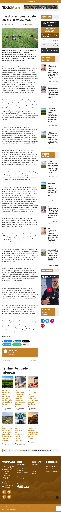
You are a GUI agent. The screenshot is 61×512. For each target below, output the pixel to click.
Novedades (18, 450)
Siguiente (33, 360)
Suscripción (31, 1)
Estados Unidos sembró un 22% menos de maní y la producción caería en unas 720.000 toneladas (7, 433)
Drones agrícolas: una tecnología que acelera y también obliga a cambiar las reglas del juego (53, 137)
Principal (10, 450)
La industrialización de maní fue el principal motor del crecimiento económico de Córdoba (20, 397)
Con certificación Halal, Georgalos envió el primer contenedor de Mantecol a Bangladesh (33, 397)
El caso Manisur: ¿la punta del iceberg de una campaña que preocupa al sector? (33, 433)
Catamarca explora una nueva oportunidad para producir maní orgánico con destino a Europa (7, 397)
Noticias (21, 24)
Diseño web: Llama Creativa (10, 509)
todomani (29, 24)
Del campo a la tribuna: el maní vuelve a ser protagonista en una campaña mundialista (20, 433)
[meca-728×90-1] (41, 7)
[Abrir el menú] (3, 1)
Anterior (7, 360)
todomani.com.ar (22, 506)
